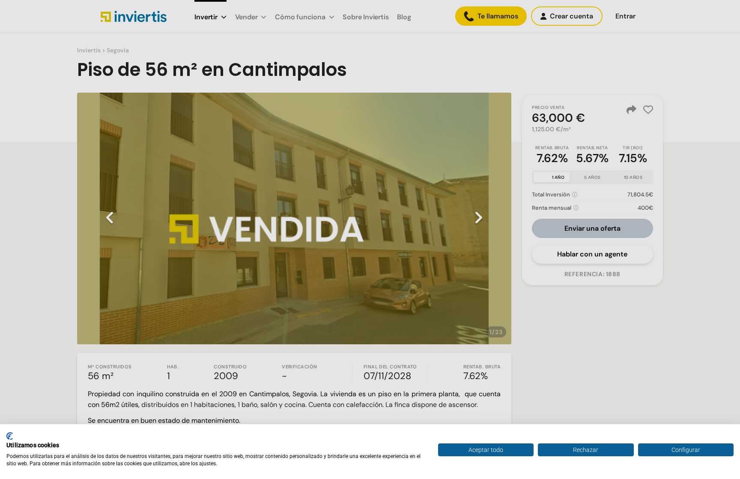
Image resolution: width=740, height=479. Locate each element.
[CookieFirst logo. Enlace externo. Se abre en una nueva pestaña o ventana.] (9, 436)
